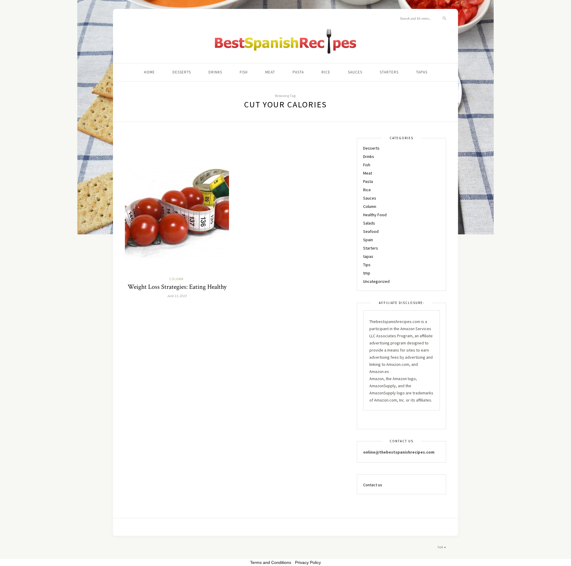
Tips (367, 264)
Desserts (181, 72)
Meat (270, 72)
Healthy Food (375, 214)
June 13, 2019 (177, 296)
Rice (325, 72)
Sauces (355, 72)
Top (440, 547)
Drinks (215, 72)
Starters (389, 72)
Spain (368, 239)
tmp (366, 273)
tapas (421, 72)
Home (149, 72)
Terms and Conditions (270, 562)
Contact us (372, 484)
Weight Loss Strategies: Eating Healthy (177, 287)
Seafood (371, 231)
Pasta (298, 72)
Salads (369, 223)
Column (176, 279)
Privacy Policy (308, 562)
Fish (244, 72)
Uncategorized (376, 281)
